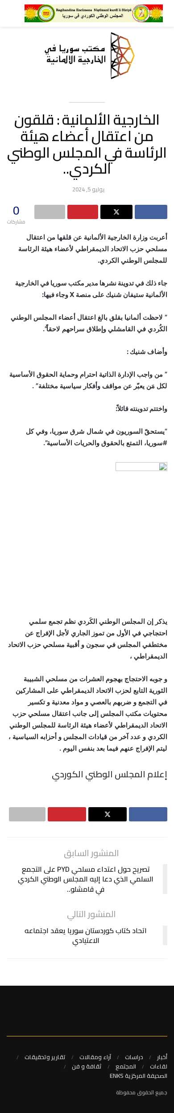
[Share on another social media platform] (49, 212)
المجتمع (126, 1066)
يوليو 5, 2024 (88, 189)
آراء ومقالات (95, 1057)
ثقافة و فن (87, 1066)
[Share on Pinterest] (82, 212)
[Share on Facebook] (151, 212)
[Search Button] (7, 13)
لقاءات (158, 1066)
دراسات (134, 1057)
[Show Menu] (21, 13)
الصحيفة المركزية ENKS (138, 1075)
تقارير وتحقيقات (45, 1057)
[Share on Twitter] (116, 212)
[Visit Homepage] (94, 13)
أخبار (162, 1057)
